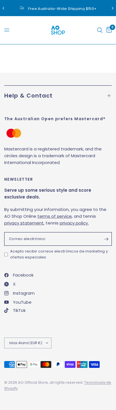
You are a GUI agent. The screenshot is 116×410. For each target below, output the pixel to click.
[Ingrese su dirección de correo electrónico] (106, 239)
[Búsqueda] (99, 30)
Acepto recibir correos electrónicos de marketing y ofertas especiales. (59, 254)
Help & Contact (28, 96)
